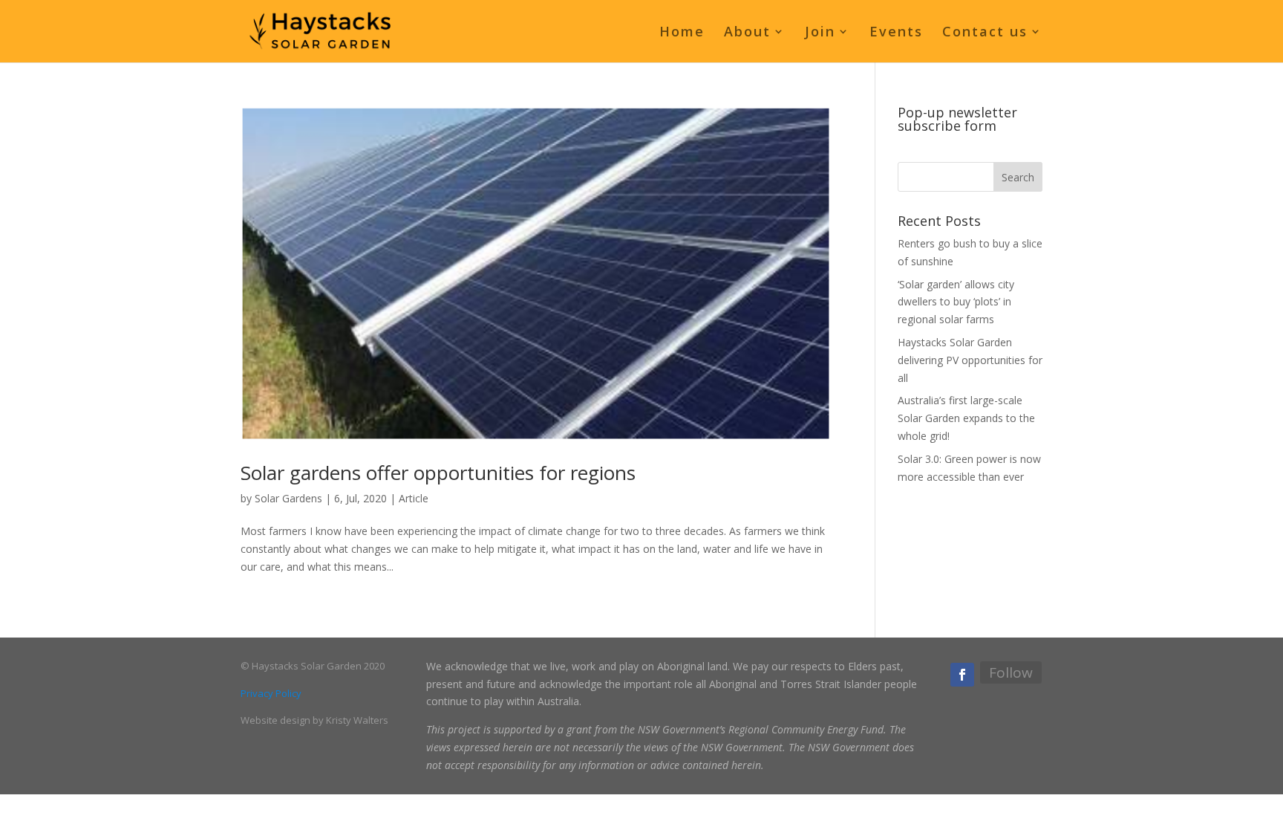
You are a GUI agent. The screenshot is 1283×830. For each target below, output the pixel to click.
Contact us (985, 33)
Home (682, 33)
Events (896, 33)
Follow (1011, 672)
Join (820, 33)
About (747, 33)
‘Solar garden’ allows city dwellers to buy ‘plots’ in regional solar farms (956, 302)
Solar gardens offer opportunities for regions (438, 472)
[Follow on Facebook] (962, 675)
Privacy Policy (271, 693)
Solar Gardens (288, 498)
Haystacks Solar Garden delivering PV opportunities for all (970, 360)
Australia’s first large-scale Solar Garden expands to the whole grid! (966, 418)
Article (413, 498)
